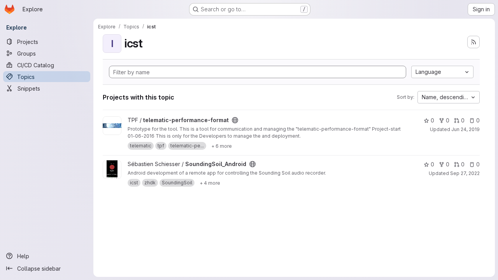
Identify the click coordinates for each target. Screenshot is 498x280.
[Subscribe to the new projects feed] (473, 42)
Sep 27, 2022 (465, 173)
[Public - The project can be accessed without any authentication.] (235, 120)
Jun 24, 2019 (465, 129)
